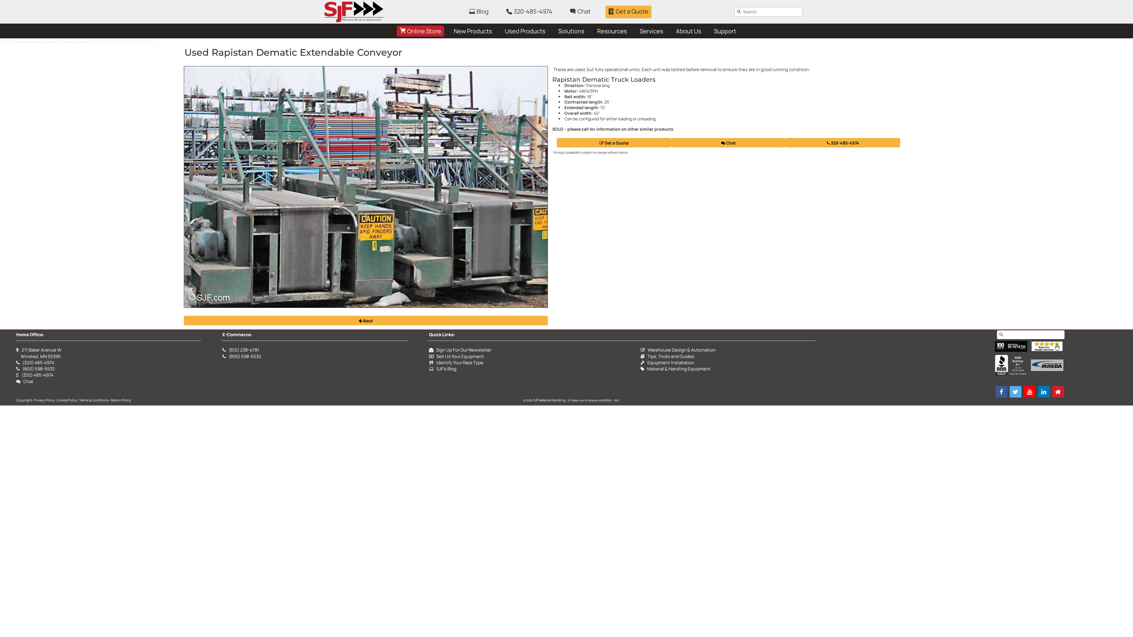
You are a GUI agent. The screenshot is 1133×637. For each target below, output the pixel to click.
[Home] (1058, 391)
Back (367, 321)
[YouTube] (1029, 391)
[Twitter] (1015, 391)
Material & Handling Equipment (677, 369)
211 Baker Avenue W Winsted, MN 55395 (38, 353)
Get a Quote (616, 143)
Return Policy (121, 400)
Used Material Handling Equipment (36, 42)
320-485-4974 (844, 143)
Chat (730, 143)
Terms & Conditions (94, 400)
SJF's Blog (445, 369)
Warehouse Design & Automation (680, 350)
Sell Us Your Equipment (459, 356)
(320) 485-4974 (38, 362)
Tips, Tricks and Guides (669, 356)
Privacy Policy (44, 400)
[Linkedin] (1043, 391)
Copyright (24, 400)
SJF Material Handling (549, 400)
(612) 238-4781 (244, 350)
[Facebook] (1001, 391)
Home (5, 42)
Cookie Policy (67, 400)
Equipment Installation (669, 362)
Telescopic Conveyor (78, 42)
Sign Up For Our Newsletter (462, 350)
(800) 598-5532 (38, 369)
